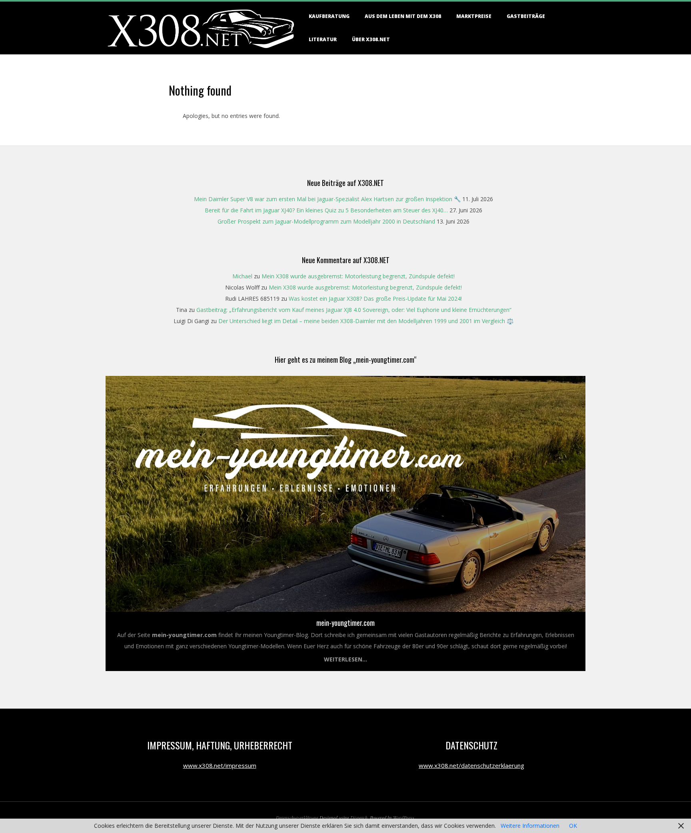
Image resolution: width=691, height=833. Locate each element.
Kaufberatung (329, 16)
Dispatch (358, 817)
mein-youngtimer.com (345, 622)
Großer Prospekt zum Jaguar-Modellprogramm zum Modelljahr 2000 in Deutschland (326, 221)
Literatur (323, 39)
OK (573, 825)
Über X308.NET (371, 39)
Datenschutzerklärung (297, 817)
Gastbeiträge (526, 16)
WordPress (403, 817)
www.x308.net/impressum (219, 765)
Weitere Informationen (530, 825)
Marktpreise (473, 16)
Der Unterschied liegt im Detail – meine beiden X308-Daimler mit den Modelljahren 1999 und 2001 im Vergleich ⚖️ (365, 321)
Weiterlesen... (345, 659)
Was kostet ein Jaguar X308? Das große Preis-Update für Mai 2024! (375, 298)
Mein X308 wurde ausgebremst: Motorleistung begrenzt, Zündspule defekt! (358, 276)
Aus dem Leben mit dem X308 (403, 16)
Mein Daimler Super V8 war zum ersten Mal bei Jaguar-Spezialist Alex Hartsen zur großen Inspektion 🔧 (327, 199)
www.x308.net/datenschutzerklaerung (471, 765)
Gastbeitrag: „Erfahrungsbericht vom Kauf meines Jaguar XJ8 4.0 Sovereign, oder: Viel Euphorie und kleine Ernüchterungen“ (353, 310)
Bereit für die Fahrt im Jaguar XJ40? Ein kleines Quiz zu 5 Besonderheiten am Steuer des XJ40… (326, 210)
